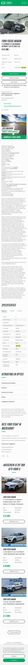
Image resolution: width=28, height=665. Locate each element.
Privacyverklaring (17, 642)
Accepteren (14, 660)
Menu (25, 3)
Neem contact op (14, 74)
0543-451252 (7, 103)
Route (3, 456)
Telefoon (7, 456)
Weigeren (14, 656)
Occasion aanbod (14, 632)
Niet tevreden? (20, 644)
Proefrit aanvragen (14, 78)
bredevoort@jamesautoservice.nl (12, 106)
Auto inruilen (14, 82)
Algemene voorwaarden (10, 644)
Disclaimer (9, 642)
